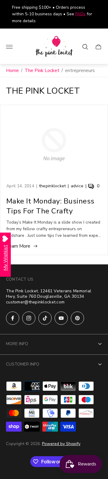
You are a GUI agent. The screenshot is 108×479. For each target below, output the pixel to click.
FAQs (80, 14)
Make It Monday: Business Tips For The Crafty (50, 206)
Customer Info (22, 364)
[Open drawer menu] (9, 46)
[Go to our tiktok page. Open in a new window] (45, 318)
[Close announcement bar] (99, 14)
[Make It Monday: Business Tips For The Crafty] (54, 144)
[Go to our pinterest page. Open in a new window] (77, 318)
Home (12, 70)
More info (17, 344)
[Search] (85, 46)
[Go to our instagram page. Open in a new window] (28, 318)
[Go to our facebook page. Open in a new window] (12, 318)
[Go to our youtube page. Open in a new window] (61, 318)
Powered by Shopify (61, 444)
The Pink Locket (42, 70)
